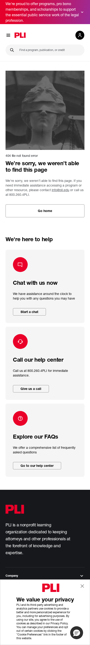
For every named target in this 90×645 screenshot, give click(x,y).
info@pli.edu (60, 190)
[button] (76, 632)
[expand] (82, 12)
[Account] (79, 35)
